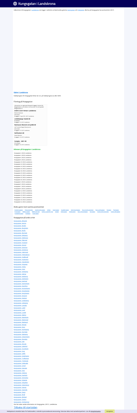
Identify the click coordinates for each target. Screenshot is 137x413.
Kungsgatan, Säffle (19, 354)
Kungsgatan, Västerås (20, 390)
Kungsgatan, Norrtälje (20, 332)
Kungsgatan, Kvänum (20, 298)
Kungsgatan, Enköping (21, 235)
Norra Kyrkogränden (87, 210)
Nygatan (109, 210)
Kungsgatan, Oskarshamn (22, 337)
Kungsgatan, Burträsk (20, 233)
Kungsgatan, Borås (20, 230)
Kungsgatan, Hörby (20, 267)
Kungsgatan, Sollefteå (20, 346)
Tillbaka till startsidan (25, 407)
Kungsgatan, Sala (19, 341)
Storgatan (92, 212)
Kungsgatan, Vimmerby (21, 378)
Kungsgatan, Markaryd (21, 322)
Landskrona (35, 10)
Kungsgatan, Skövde (20, 344)
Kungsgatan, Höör (19, 269)
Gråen (49, 210)
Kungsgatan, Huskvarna (21, 259)
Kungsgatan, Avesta (20, 223)
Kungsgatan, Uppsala (20, 368)
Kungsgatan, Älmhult (20, 397)
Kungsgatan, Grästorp (20, 247)
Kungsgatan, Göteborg (21, 250)
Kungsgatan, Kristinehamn (22, 288)
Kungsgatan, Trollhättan (21, 358)
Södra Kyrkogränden (103, 212)
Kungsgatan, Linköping (21, 303)
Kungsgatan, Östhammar (21, 402)
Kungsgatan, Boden (20, 226)
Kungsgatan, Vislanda (20, 380)
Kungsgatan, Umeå (20, 366)
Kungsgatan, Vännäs (20, 387)
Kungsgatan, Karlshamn (21, 279)
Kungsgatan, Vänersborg (21, 385)
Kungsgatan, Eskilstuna (21, 238)
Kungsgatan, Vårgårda (21, 382)
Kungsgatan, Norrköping (21, 329)
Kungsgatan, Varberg (20, 373)
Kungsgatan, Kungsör (20, 296)
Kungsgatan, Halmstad (21, 252)
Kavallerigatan (65, 210)
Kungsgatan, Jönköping (21, 272)
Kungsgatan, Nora (19, 327)
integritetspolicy (96, 411)
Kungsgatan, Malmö (20, 315)
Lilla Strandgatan (75, 210)
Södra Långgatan (115, 212)
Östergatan (35, 213)
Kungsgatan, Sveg (19, 351)
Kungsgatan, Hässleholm (21, 262)
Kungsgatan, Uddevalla (21, 363)
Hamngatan (71, 10)
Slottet (57, 212)
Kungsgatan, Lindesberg (21, 300)
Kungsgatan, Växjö (19, 392)
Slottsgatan (64, 212)
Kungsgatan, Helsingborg (21, 255)
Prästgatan (18, 212)
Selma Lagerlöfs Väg (47, 212)
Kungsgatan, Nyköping (21, 334)
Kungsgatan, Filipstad (20, 240)
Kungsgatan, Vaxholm (20, 375)
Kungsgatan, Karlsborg (21, 276)
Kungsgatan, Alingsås (20, 221)
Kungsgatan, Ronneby (20, 339)
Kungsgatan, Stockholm (21, 349)
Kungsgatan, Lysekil (20, 312)
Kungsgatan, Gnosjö (20, 245)
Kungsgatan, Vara (19, 370)
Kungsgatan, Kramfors (21, 286)
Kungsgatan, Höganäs (20, 264)
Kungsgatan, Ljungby (20, 305)
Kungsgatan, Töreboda (21, 361)
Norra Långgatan (100, 210)
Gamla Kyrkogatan (40, 210)
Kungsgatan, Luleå (19, 308)
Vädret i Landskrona (21, 92)
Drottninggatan (19, 210)
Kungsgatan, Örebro (20, 399)
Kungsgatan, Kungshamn (21, 293)
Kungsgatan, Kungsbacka (21, 291)
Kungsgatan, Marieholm (21, 317)
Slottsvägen (72, 212)
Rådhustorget (36, 212)
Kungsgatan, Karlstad (20, 281)
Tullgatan (27, 213)
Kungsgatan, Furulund (20, 243)
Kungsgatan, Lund (19, 310)
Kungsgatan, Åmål (19, 395)
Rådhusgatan (26, 212)
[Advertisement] (68, 26)
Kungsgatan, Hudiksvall (21, 257)
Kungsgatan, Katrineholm (21, 284)
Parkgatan (81, 10)
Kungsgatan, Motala (20, 325)
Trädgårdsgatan (19, 213)
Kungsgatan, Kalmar (20, 274)
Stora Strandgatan (83, 212)
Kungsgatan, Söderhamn (21, 356)
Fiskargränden (29, 210)
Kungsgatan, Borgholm (21, 228)
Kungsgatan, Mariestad (21, 320)
